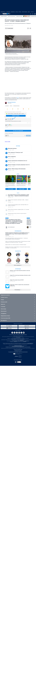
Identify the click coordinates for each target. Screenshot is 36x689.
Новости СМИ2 (7, 141)
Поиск (11, 105)
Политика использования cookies (18, 349)
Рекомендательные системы (18, 350)
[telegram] (12, 333)
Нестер (8, 124)
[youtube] (24, 333)
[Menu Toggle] (1, 14)
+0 (27, 128)
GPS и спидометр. (12, 156)
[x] (21, 333)
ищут (18, 97)
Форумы (18, 145)
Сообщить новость (4, 297)
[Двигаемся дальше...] (6, 149)
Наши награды (3, 308)
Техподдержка (3, 313)
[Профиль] (35, 14)
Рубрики (2, 299)
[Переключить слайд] (30, 178)
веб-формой (24, 341)
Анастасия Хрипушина (12, 102)
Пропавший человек (16, 105)
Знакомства (18, 251)
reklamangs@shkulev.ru (30, 343)
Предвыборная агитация (5, 315)
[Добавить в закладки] (28, 28)
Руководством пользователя (18, 345)
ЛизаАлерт (7, 105)
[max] (19, 333)
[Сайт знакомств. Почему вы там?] (6, 153)
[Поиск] (31, 14)
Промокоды (18, 268)
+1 (27, 122)
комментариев (10, 28)
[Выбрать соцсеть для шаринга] (30, 28)
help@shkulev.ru (16, 341)
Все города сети (4, 320)
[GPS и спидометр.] (6, 157)
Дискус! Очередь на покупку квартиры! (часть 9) (18, 164)
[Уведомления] (33, 14)
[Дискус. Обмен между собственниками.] (6, 169)
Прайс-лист (3, 304)
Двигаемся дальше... (12, 148)
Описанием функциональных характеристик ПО (18, 346)
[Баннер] (26, 16)
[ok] (17, 333)
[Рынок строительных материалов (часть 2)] (6, 161)
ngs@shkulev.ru (22, 340)
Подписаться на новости (5, 295)
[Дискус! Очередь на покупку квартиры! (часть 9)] (6, 165)
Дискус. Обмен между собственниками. (17, 168)
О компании (3, 306)
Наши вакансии (3, 311)
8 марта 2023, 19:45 (7, 25)
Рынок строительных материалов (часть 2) (17, 160)
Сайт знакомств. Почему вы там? (15, 152)
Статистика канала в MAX (5, 318)
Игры (18, 174)
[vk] (14, 333)
